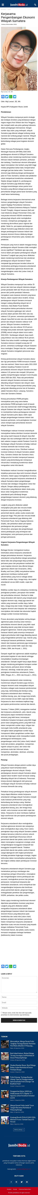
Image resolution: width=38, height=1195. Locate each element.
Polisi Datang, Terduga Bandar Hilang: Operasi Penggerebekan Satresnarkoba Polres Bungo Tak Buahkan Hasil (22, 1080)
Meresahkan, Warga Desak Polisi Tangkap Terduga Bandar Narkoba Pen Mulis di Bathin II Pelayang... (22, 1043)
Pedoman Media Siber (25, 1189)
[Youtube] (27, 1182)
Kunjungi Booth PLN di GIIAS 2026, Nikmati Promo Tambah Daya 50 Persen (23, 1119)
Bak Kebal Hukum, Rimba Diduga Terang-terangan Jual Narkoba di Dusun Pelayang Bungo (22, 1055)
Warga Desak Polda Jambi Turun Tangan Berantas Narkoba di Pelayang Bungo (22, 1107)
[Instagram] (16, 1182)
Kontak (15, 1189)
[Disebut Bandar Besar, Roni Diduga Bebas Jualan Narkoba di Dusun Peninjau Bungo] (5, 1068)
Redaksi (9, 1189)
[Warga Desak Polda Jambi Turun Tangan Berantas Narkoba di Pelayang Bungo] (5, 1108)
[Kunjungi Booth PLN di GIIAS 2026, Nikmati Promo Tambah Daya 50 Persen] (5, 1120)
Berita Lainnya (18, 1129)
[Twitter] (22, 1182)
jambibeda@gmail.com (23, 1169)
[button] (35, 4)
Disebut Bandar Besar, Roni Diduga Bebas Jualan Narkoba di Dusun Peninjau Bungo (23, 1067)
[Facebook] (11, 1182)
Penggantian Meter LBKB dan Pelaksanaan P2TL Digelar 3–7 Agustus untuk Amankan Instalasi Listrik (22, 1094)
